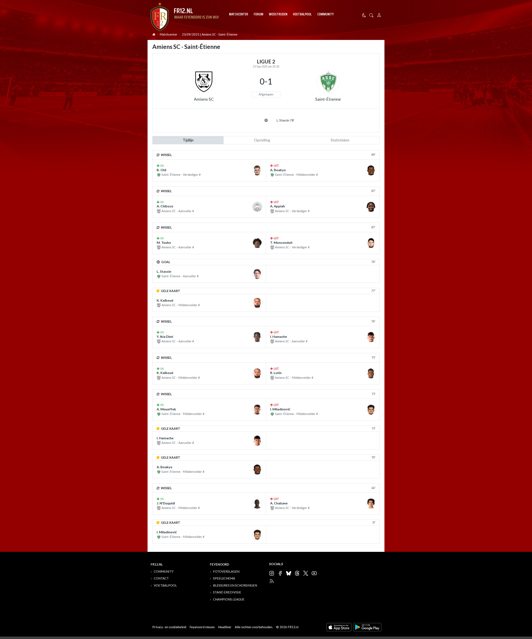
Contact (161, 578)
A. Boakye (278, 170)
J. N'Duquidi (166, 503)
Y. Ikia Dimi (165, 336)
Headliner (225, 627)
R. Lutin (276, 373)
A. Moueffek (166, 409)
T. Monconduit (281, 242)
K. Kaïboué (165, 300)
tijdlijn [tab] (188, 140)
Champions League (228, 599)
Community (325, 14)
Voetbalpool (302, 14)
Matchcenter (238, 14)
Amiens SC (204, 99)
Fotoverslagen (226, 571)
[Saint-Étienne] (328, 81)
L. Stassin (164, 271)
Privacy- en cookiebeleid (169, 627)
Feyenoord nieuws (202, 627)
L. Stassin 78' (285, 120)
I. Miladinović (280, 409)
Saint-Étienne (328, 99)
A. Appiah (277, 206)
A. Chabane (279, 503)
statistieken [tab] (340, 140)
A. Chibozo (165, 206)
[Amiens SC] (203, 81)
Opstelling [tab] (262, 140)
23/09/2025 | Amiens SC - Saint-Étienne (209, 34)
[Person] (379, 14)
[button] (371, 14)
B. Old (161, 170)
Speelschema (224, 578)
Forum (258, 14)
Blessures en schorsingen (235, 585)
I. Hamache (278, 336)
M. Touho (164, 242)
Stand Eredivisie (227, 592)
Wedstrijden (278, 14)
